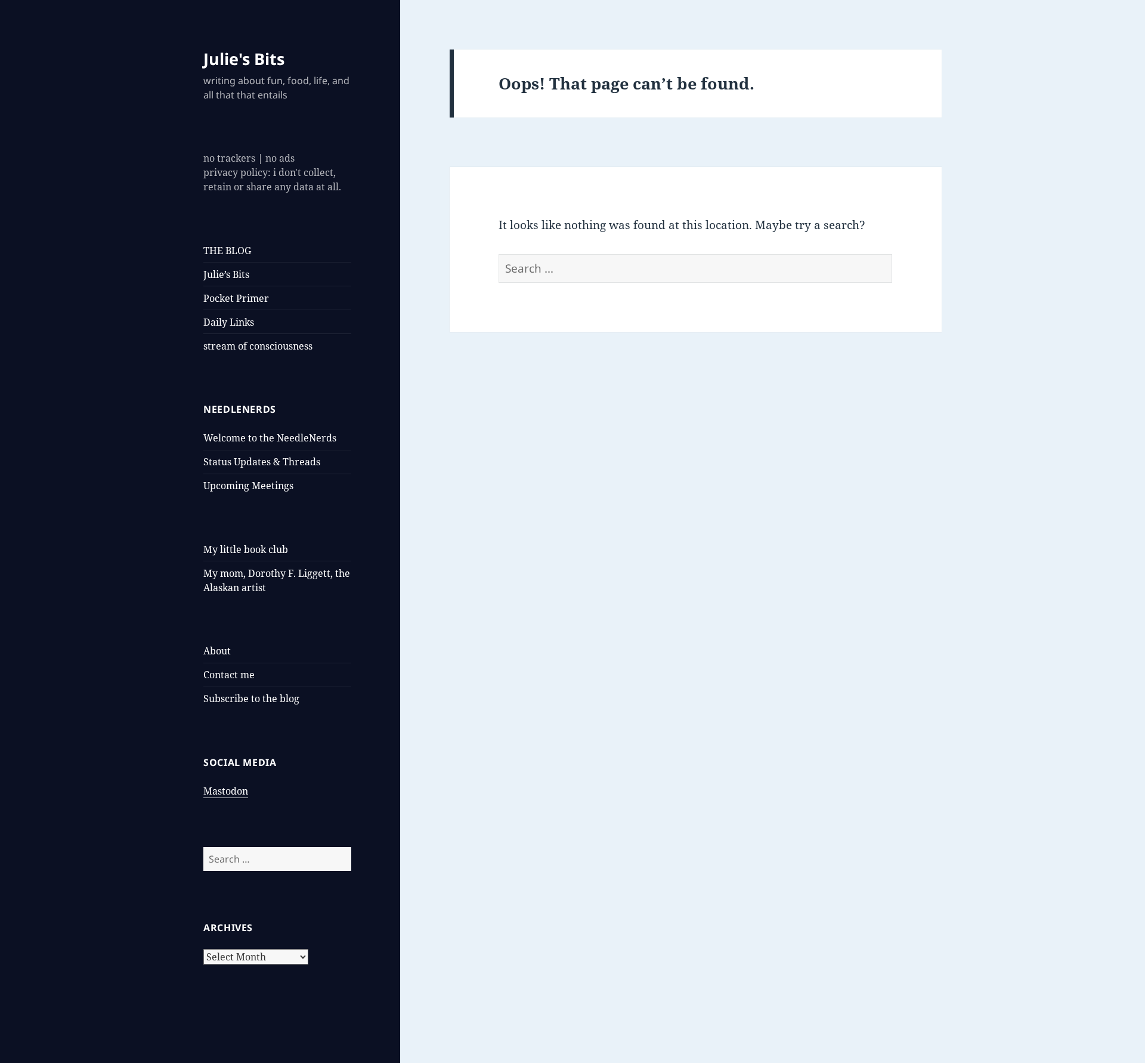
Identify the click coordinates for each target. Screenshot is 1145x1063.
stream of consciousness (257, 346)
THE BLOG (227, 250)
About (217, 650)
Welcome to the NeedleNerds (269, 437)
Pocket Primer (236, 298)
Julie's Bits (243, 59)
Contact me (229, 674)
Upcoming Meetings (248, 485)
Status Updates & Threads (261, 461)
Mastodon (225, 791)
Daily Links (228, 322)
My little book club (245, 549)
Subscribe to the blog (251, 698)
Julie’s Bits (226, 274)
